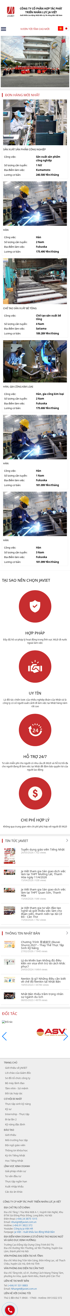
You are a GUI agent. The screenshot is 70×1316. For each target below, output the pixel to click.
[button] (64, 61)
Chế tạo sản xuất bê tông (20, 308)
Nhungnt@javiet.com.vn (24, 1288)
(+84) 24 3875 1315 (26, 1218)
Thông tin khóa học (16, 1150)
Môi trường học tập (16, 1140)
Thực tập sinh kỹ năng (18, 1104)
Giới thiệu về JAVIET (16, 1067)
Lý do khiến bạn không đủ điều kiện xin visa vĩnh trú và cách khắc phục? (43, 963)
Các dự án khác (14, 1191)
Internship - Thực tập (17, 1114)
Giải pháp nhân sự (15, 1171)
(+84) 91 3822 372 (22, 1225)
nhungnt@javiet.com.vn (23, 1222)
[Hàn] (35, 203)
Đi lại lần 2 (11, 1119)
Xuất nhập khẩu (14, 1186)
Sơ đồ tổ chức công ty (17, 1078)
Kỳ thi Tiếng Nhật (15, 1155)
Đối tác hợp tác (13, 1093)
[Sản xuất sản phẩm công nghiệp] (35, 122)
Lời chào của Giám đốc (18, 1073)
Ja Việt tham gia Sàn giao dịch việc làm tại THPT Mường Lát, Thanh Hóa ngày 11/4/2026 (43, 874)
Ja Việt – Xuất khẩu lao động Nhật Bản (34, 1232)
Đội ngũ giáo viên (15, 1145)
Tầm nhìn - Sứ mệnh (16, 1088)
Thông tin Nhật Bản (22, 933)
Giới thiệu (10, 1135)
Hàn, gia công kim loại (18, 386)
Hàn (6, 230)
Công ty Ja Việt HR (23, 1228)
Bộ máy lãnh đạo (14, 1083)
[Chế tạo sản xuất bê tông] (35, 281)
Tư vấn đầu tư (13, 1176)
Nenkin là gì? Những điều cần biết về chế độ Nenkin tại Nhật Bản (43, 980)
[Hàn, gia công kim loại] (35, 361)
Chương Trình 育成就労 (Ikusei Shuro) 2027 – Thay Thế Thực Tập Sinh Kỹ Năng (42, 945)
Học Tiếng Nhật (14, 1160)
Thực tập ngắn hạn (16, 1181)
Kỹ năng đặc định (15, 1124)
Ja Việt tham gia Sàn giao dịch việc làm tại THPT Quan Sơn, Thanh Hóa (43, 892)
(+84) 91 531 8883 (18, 1285)
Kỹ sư (8, 1109)
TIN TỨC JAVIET (16, 840)
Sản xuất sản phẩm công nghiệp (24, 149)
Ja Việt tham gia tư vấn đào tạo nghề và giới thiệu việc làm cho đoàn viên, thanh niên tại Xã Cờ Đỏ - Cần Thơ (41, 912)
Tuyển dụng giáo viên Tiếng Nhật (43, 849)
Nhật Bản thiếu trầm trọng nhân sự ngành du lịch (42, 995)
